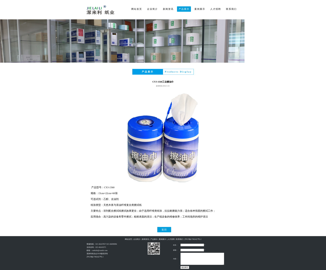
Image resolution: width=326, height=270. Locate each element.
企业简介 (136, 239)
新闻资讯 (145, 239)
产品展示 (154, 239)
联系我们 (179, 239)
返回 (164, 229)
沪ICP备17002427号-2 (193, 239)
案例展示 (162, 239)
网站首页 (128, 239)
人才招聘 (171, 239)
